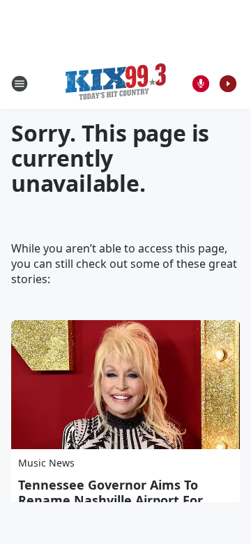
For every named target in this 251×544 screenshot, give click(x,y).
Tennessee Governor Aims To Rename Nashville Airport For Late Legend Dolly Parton (110, 500)
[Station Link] (116, 83)
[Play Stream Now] (228, 83)
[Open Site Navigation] (19, 83)
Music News (46, 462)
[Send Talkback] (200, 83)
